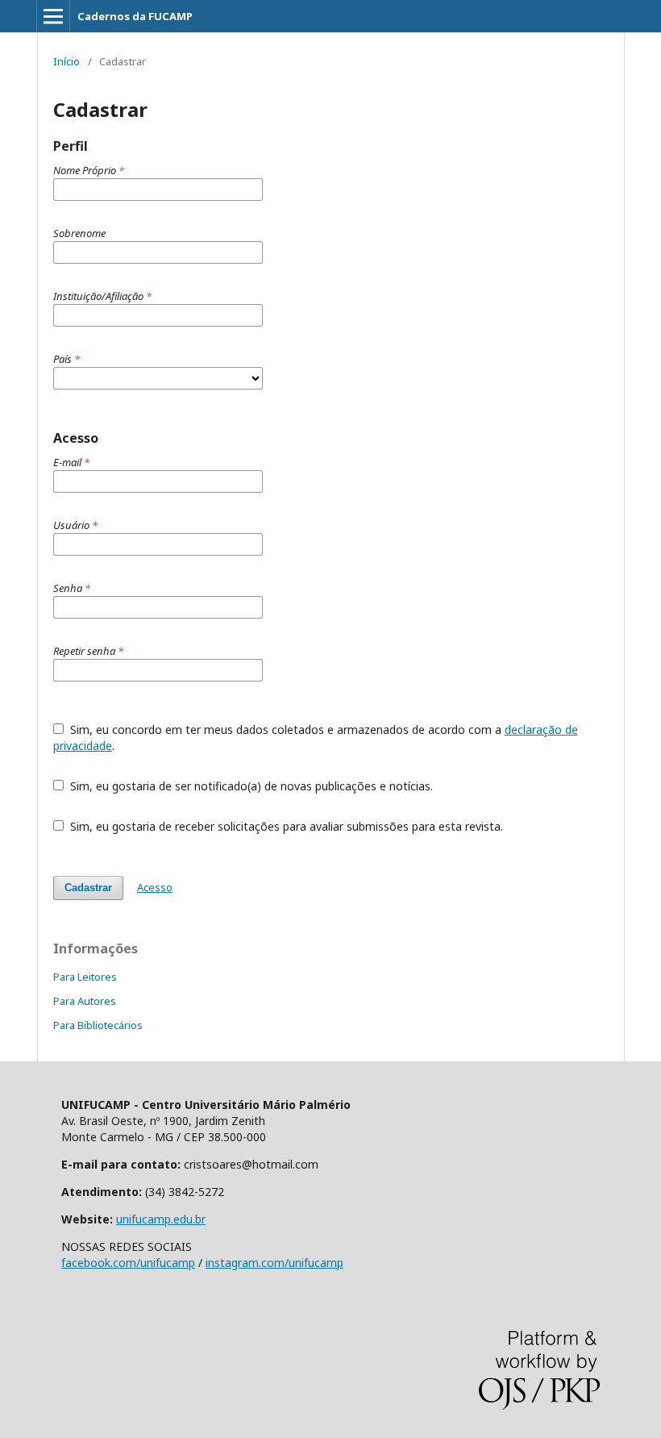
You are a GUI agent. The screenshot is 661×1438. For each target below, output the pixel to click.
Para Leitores (85, 976)
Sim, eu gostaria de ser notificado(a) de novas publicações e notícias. (250, 786)
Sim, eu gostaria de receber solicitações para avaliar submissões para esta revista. (285, 826)
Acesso (155, 887)
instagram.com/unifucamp (274, 1262)
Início (66, 61)
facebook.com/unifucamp (128, 1262)
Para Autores (84, 1001)
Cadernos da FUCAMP (135, 16)
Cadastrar (88, 888)
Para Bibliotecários (98, 1025)
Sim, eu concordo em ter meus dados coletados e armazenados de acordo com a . (315, 737)
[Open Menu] (53, 16)
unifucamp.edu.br (161, 1219)
